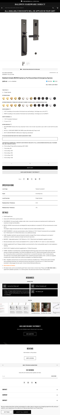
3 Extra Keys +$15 (8, 153)
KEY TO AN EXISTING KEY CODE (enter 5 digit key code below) (18, 132)
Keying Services (6, 124)
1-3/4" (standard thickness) (10, 119)
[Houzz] (35, 382)
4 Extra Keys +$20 (8, 155)
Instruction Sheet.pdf (13, 286)
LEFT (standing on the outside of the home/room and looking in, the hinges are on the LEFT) (26, 111)
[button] (7, 90)
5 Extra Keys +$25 (8, 157)
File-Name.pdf (39, 291)
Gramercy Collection (8, 74)
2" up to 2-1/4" (7, 121)
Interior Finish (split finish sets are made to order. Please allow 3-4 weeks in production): (24, 102)
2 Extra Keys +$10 (8, 150)
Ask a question (30, 334)
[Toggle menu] (1, 8)
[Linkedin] (35, 179)
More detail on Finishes (9, 265)
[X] (31, 179)
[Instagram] (28, 382)
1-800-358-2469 (51, 268)
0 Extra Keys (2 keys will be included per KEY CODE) (16, 146)
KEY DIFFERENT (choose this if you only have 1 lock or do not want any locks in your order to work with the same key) (31, 127)
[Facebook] (24, 179)
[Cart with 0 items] (57, 8)
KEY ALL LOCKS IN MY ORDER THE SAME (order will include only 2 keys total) (22, 130)
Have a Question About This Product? (30, 172)
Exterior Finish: (6, 95)
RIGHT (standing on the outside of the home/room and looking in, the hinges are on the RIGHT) (26, 113)
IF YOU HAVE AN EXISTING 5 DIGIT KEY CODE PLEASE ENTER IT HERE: (16, 135)
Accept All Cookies (22, 412)
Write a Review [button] (30, 358)
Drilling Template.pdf (41, 286)
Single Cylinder (7, 92)
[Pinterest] (39, 179)
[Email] (28, 179)
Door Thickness (6, 116)
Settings (7, 412)
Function (4, 90)
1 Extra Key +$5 (7, 148)
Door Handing (5, 109)
